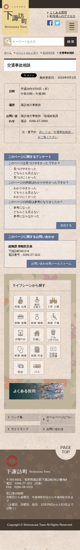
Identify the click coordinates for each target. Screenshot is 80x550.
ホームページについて (59, 419)
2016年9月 (49, 53)
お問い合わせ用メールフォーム (51, 263)
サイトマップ (19, 429)
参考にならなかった (26, 216)
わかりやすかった (25, 188)
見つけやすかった (25, 168)
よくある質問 (58, 12)
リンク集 (17, 417)
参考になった (22, 207)
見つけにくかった (25, 177)
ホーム (8, 53)
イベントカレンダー (27, 53)
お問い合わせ (55, 429)
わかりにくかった (25, 196)
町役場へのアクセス (62, 16)
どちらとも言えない (26, 173)
